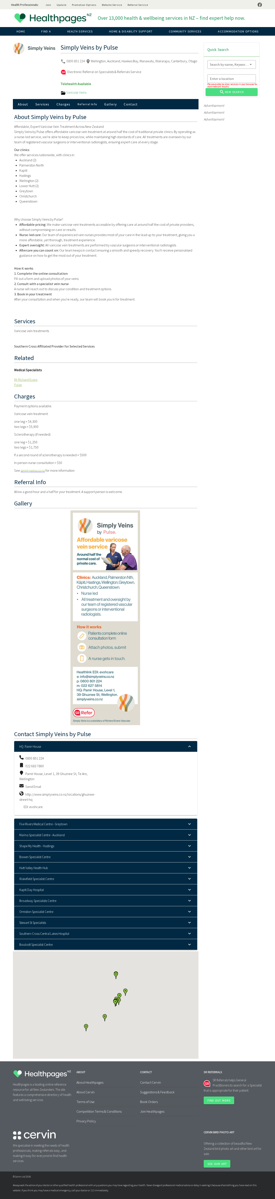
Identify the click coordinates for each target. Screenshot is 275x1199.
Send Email (33, 786)
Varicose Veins (76, 92)
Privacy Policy (86, 1121)
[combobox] (231, 64)
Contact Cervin (150, 1082)
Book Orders (149, 1102)
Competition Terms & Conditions (99, 1111)
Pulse (18, 385)
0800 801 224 (76, 61)
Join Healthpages (152, 1111)
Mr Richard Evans (25, 379)
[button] (118, 1001)
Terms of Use (85, 1102)
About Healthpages (89, 1082)
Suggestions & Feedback (157, 1092)
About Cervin (85, 1092)
